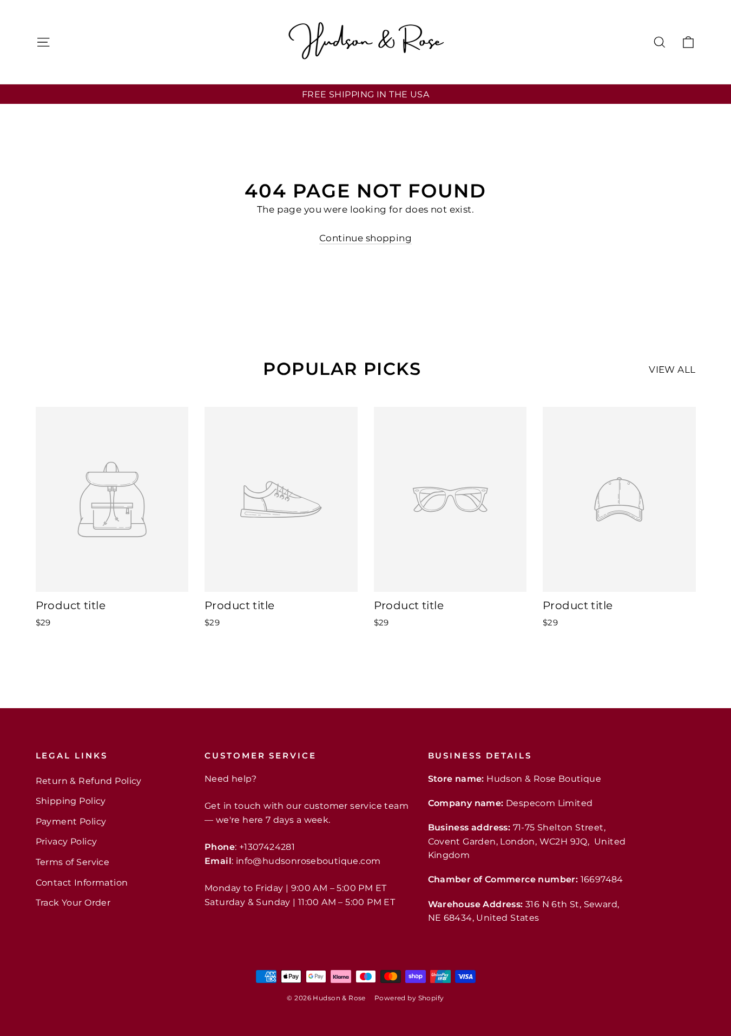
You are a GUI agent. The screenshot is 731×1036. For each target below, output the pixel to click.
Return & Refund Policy (89, 781)
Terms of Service (73, 862)
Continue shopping (365, 238)
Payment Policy (71, 821)
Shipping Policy (71, 801)
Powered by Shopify (409, 998)
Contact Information (82, 882)
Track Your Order (73, 903)
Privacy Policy (66, 841)
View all (672, 369)
